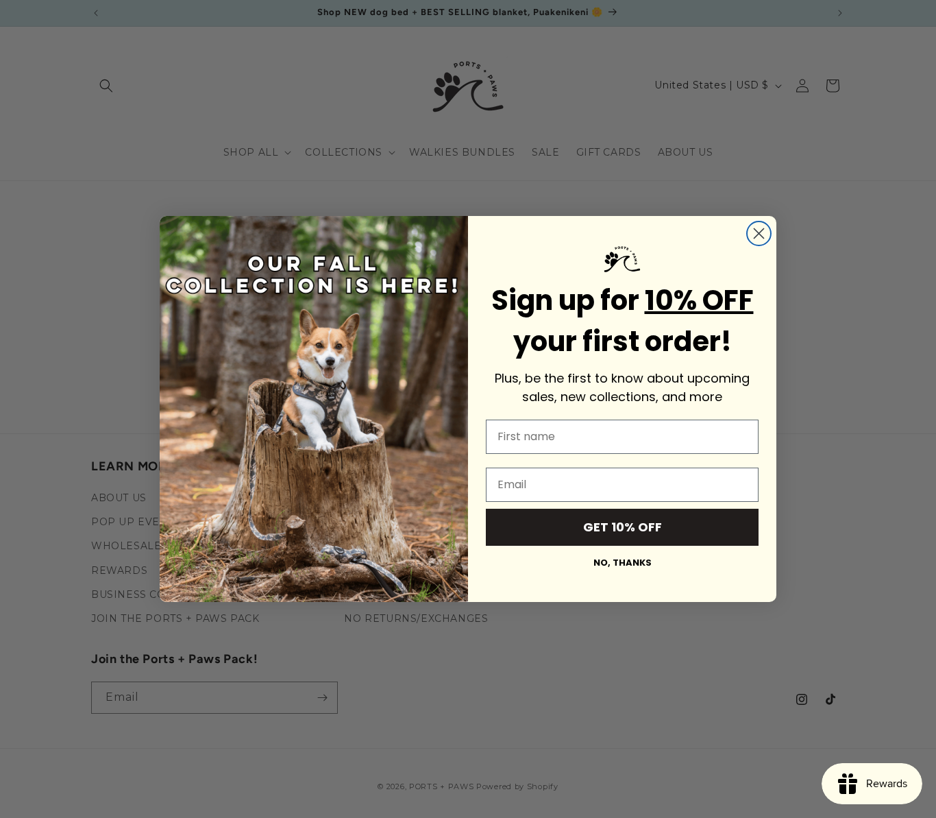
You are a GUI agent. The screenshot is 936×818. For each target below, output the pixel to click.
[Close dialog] (759, 233)
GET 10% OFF (622, 527)
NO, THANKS (622, 562)
